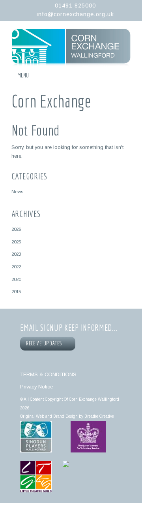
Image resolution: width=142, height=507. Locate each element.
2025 (16, 241)
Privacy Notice (36, 387)
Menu (23, 75)
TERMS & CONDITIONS (48, 374)
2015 (16, 291)
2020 (16, 279)
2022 (16, 266)
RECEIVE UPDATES (45, 343)
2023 (16, 253)
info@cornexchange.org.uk (75, 14)
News (17, 191)
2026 (16, 229)
